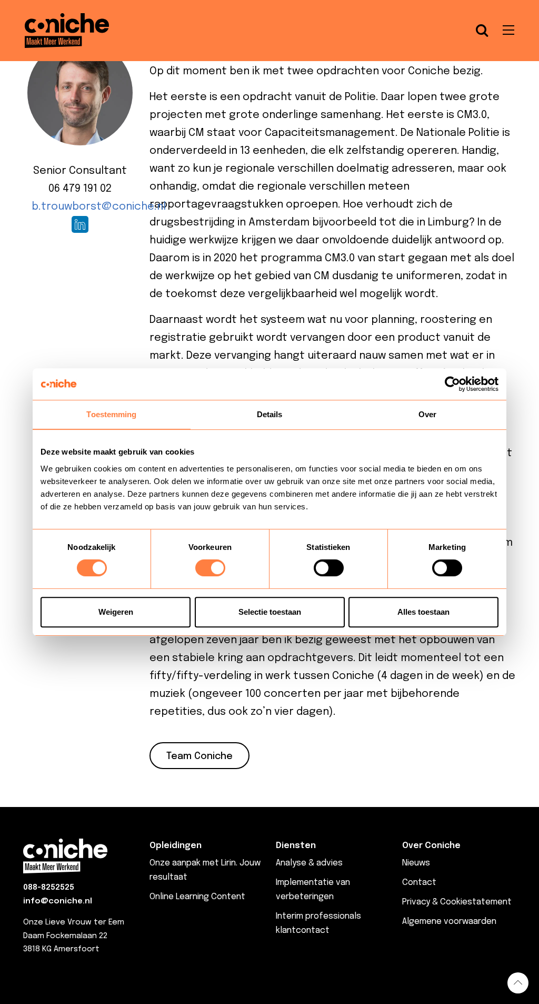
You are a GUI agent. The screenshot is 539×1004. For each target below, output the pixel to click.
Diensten (296, 845)
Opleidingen (175, 845)
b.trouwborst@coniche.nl (99, 206)
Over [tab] (427, 414)
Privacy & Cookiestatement (457, 902)
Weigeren (115, 611)
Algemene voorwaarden (449, 921)
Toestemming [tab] (111, 414)
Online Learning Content (197, 896)
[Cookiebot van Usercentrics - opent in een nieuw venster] (452, 384)
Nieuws (416, 863)
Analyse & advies (309, 863)
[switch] (210, 567)
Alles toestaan (423, 611)
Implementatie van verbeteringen (313, 889)
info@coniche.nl (57, 901)
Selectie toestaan (269, 611)
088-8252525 (48, 887)
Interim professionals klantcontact (318, 923)
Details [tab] (270, 414)
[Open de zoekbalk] (482, 30)
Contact (419, 882)
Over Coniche (431, 845)
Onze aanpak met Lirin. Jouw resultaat (205, 870)
